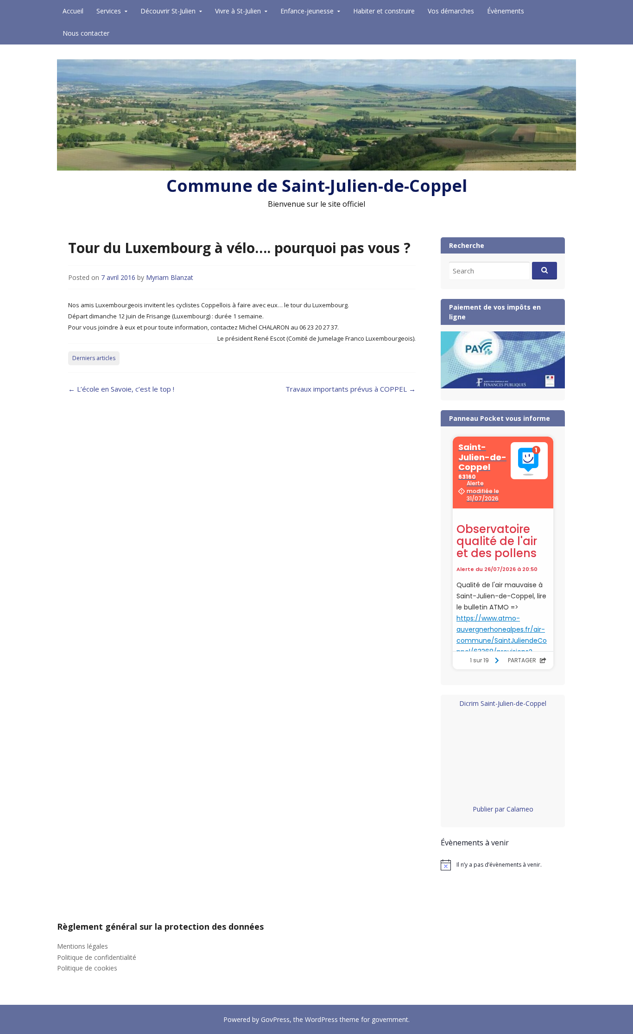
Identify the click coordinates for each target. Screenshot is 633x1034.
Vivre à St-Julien (238, 10)
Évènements (505, 10)
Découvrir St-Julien (168, 10)
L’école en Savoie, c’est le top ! (121, 388)
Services (108, 10)
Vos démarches (451, 10)
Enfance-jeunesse (307, 10)
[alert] (503, 864)
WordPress (321, 1019)
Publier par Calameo (503, 809)
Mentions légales (82, 946)
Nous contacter (86, 33)
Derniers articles (93, 358)
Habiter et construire (384, 10)
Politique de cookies (87, 968)
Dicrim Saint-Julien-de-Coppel (502, 703)
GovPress (275, 1019)
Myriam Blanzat (169, 277)
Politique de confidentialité (96, 957)
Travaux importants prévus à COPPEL (350, 388)
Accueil (73, 10)
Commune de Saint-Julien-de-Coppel (316, 185)
